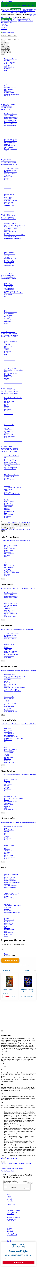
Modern (6, 178)
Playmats (6, 352)
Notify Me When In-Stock (27, 996)
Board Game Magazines (11, 117)
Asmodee (7, 144)
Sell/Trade (3, 24)
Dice (5, 70)
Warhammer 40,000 (10, 223)
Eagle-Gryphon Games (10, 149)
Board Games (5, 43)
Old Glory (7, 317)
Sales (5, 513)
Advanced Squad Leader (11, 168)
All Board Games (6, 588)
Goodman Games (9, 89)
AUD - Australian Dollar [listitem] (29, 9)
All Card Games (9, 115)
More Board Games (10, 616)
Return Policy (11, 1214)
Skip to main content (6, 1)
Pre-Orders (7, 503)
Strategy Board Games (10, 120)
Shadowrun (7, 65)
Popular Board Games (10, 114)
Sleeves (6, 349)
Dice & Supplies (5, 52)
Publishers (27, 540)
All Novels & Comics (10, 467)
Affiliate (9, 1228)
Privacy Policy (11, 1204)
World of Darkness (9, 62)
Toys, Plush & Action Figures (12, 487)
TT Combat (7, 263)
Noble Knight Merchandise (12, 494)
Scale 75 (6, 438)
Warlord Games (8, 315)
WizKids (6, 255)
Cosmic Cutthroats (8, 989)
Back (2, 531)
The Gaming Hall (12, 522)
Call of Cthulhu (8, 64)
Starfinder (7, 68)
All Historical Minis (6, 724)
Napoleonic (7, 180)
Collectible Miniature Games (12, 227)
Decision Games (9, 194)
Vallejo (6, 426)
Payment (9, 1199)
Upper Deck (7, 375)
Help (8, 1194)
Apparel (6, 490)
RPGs (3, 41)
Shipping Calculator (12, 1215)
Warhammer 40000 (9, 674)
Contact (31, 15)
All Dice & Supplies (6, 822)
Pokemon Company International (13, 370)
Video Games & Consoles (11, 475)
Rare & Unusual (9, 501)
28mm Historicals (9, 289)
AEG (5, 150)
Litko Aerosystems (9, 436)
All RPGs (3, 540)
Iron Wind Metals (9, 262)
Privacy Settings (11, 1202)
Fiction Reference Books (11, 461)
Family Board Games (10, 123)
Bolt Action (7, 283)
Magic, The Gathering (10, 341)
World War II (8, 177)
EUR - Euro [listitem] (19, 11)
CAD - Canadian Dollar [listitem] (9, 11)
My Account (16, 529)
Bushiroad (7, 378)
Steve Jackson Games (10, 141)
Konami (6, 371)
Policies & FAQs (12, 1212)
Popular (6, 500)
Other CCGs (7, 346)
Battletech (7, 230)
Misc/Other (7, 492)
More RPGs (7, 575)
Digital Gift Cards (9, 480)
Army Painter (8, 429)
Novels (6, 457)
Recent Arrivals (8, 505)
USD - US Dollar (15, 9)
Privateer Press (8, 260)
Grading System (11, 1219)
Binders (6, 348)
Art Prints (7, 486)
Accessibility (10, 1220)
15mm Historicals (9, 288)
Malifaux (6, 233)
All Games (4, 29)
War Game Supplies (10, 173)
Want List (8, 17)
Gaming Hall (4, 25)
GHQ (6, 310)
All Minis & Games (6, 670)
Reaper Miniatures (9, 254)
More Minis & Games (10, 711)
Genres (6, 517)
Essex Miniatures (9, 313)
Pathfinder (7, 60)
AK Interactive (8, 431)
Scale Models (8, 294)
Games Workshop (9, 252)
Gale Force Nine (9, 265)
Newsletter (10, 1231)
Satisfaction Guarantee (13, 1217)
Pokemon (7, 343)
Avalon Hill (7, 199)
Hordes (14, 228)
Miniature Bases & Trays (11, 291)
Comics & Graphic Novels (11, 456)
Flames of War (8, 285)
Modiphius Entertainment (11, 94)
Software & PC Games (10, 476)
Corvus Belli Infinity (10, 231)
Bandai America (8, 376)
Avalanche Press (9, 205)
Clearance (7, 509)
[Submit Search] (18, 39)
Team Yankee (8, 286)
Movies (6, 478)
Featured (6, 508)
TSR (5, 84)
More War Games (9, 657)
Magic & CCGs (5, 50)
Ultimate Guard (8, 434)
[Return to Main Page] (1, 533)
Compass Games (9, 202)
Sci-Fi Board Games (10, 125)
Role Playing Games (6, 524)
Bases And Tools (9, 401)
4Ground (6, 257)
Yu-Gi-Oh (7, 344)
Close (2, 1161)
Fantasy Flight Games (10, 139)
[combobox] (9, 36)
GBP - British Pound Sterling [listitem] (26, 21)
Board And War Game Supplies (13, 398)
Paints (6, 296)
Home (6, 954)
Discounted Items (9, 511)
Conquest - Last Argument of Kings (14, 235)
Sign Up (30, 1182)
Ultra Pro (7, 428)
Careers (9, 1227)
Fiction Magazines (9, 459)
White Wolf (7, 91)
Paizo (5, 86)
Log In (14, 17)
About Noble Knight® (13, 1210)
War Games (4, 44)
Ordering (9, 1198)
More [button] (2, 949)
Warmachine (7, 228)
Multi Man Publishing (10, 200)
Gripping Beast (8, 320)
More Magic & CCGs (10, 809)
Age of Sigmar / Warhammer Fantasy (14, 225)
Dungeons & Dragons (10, 59)
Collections (4, 27)
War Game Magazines (10, 172)
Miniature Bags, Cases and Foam (13, 293)
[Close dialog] (34, 1243)
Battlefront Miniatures (10, 312)
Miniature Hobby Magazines (12, 238)
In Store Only (8, 516)
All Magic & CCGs (6, 774)
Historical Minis (5, 48)
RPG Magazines (9, 67)
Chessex (6, 433)
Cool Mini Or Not (9, 145)
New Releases (8, 506)
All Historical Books (10, 469)
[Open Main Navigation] (1, 521)
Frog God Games (9, 92)
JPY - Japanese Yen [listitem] (20, 12)
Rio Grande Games (9, 142)
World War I (7, 175)
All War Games (5, 629)
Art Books (7, 465)
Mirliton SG (7, 323)
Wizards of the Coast (10, 87)
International (10, 1201)
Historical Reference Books (12, 464)
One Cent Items (8, 514)
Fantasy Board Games (10, 122)
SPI (5, 195)
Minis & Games (5, 46)
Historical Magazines (10, 462)
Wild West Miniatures (10, 236)
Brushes (6, 402)
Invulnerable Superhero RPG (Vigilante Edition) (27, 990)
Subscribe (18, 1262)
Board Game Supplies (10, 118)
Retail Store (32, 14)
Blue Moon (7, 321)
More (2, 54)
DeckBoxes (7, 351)
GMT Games (8, 197)
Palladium (7, 95)
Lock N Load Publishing (11, 204)
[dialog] (18, 1097)
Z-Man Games (8, 147)
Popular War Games (10, 170)
